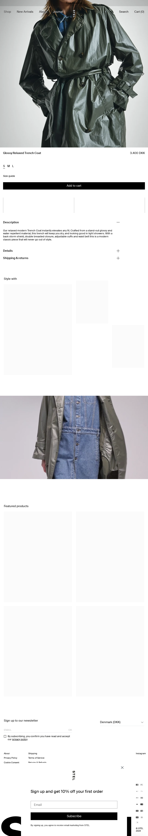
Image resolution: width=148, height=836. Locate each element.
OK (70, 730)
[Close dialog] (122, 767)
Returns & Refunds (37, 762)
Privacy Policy (10, 758)
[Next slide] (143, 74)
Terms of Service (36, 758)
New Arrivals (25, 11)
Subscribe (74, 816)
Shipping (32, 753)
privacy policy (20, 739)
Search (124, 11)
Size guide (9, 176)
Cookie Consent (11, 762)
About (43, 11)
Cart (139, 11)
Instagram (141, 753)
